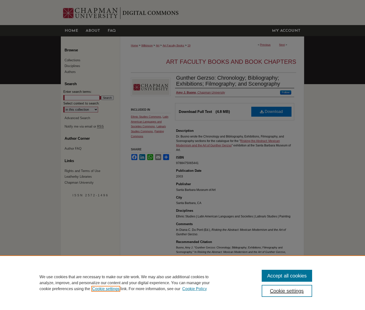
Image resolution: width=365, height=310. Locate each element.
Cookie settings (105, 289)
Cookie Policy (194, 289)
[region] (182, 282)
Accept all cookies (287, 275)
